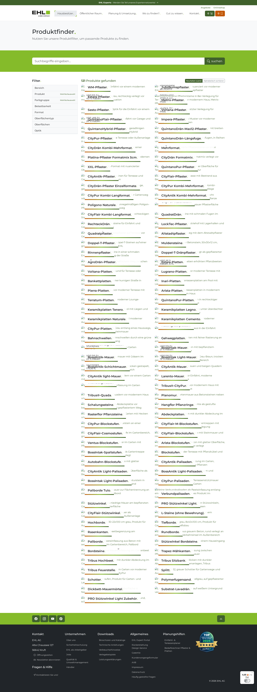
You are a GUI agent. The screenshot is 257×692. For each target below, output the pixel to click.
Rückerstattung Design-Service (140, 646)
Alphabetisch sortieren (214, 81)
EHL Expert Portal (141, 640)
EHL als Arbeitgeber (76, 650)
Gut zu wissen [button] (174, 13)
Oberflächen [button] (42, 124)
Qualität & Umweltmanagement (77, 661)
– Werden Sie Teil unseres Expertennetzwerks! (127, 2)
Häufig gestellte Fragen (144, 677)
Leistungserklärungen (110, 659)
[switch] (247, 680)
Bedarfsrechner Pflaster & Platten (177, 649)
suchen (216, 61)
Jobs (68, 654)
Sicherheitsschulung (76, 645)
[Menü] (252, 673)
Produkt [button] (55, 94)
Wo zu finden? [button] (150, 13)
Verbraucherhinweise (109, 650)
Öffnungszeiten (44, 655)
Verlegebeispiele (107, 654)
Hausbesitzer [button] (65, 13)
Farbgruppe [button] (55, 100)
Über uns (71, 640)
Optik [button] (38, 130)
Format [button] (39, 112)
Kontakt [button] (194, 13)
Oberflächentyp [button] (44, 118)
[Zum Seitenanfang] (221, 618)
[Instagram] (44, 618)
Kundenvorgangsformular (145, 657)
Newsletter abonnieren (48, 660)
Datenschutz (138, 672)
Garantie (136, 653)
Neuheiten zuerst (194, 81)
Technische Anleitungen (111, 645)
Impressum (137, 667)
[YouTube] (53, 618)
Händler (70, 667)
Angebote (205, 8)
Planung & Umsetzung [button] (122, 13)
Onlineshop (219, 8)
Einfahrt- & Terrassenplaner (172, 641)
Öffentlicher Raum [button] (91, 13)
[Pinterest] (61, 618)
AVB (134, 662)
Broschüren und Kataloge (112, 640)
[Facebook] (36, 618)
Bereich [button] (39, 88)
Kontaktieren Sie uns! (47, 675)
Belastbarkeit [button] (43, 106)
